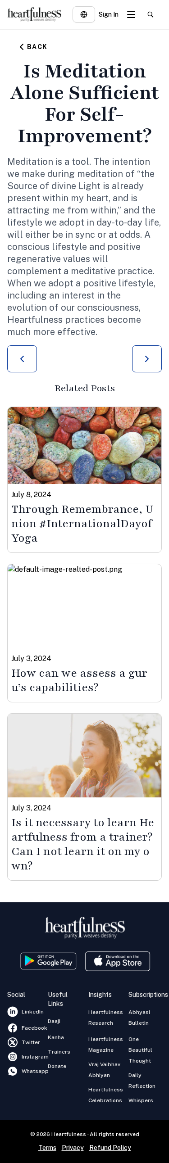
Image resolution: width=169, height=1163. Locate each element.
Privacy (73, 1147)
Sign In (109, 14)
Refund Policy (110, 1147)
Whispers (140, 1100)
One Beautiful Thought (140, 1050)
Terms (47, 1147)
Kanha (56, 1037)
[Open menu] (131, 14)
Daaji (54, 1021)
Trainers (59, 1052)
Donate (57, 1066)
